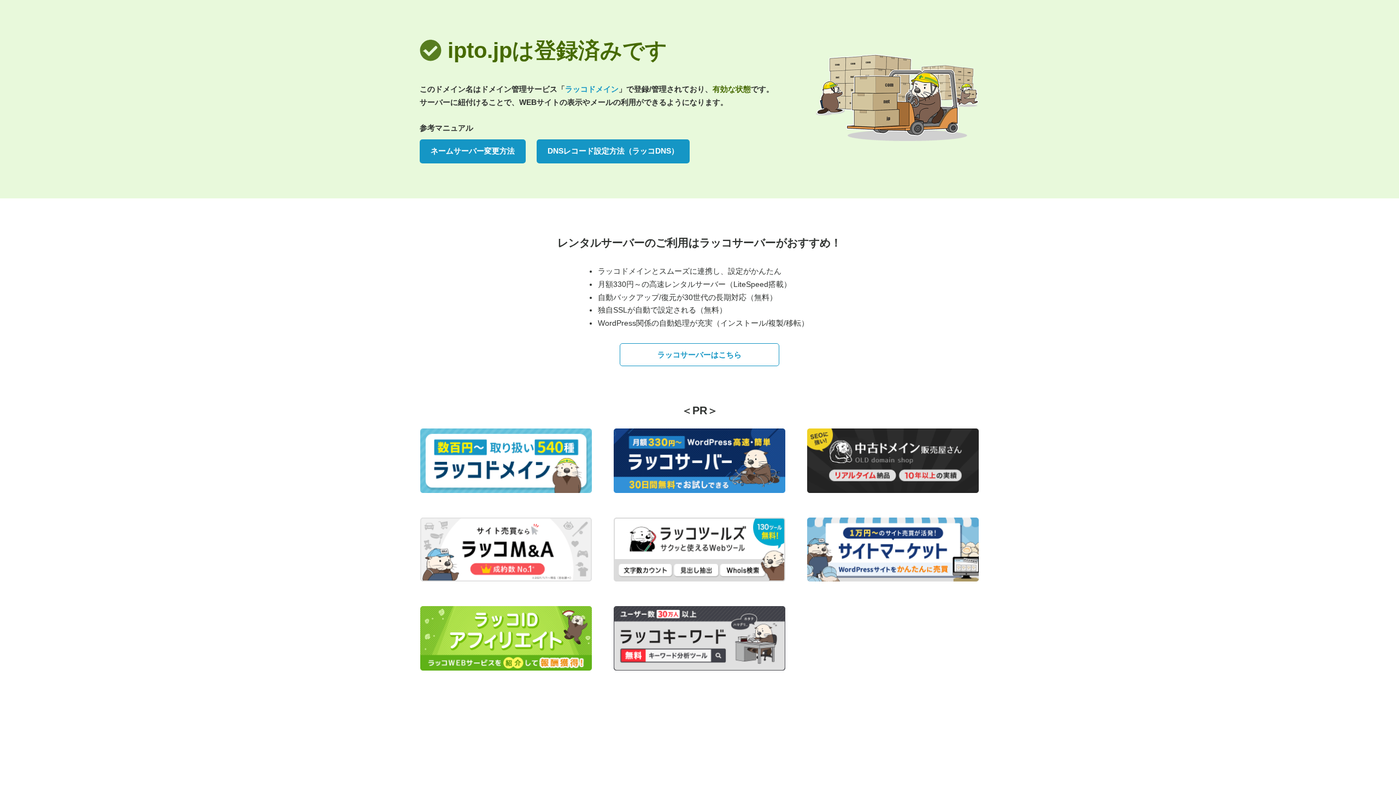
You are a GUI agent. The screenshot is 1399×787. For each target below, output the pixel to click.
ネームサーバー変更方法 (473, 150)
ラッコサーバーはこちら (699, 354)
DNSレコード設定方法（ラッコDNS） (613, 150)
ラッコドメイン (592, 89)
